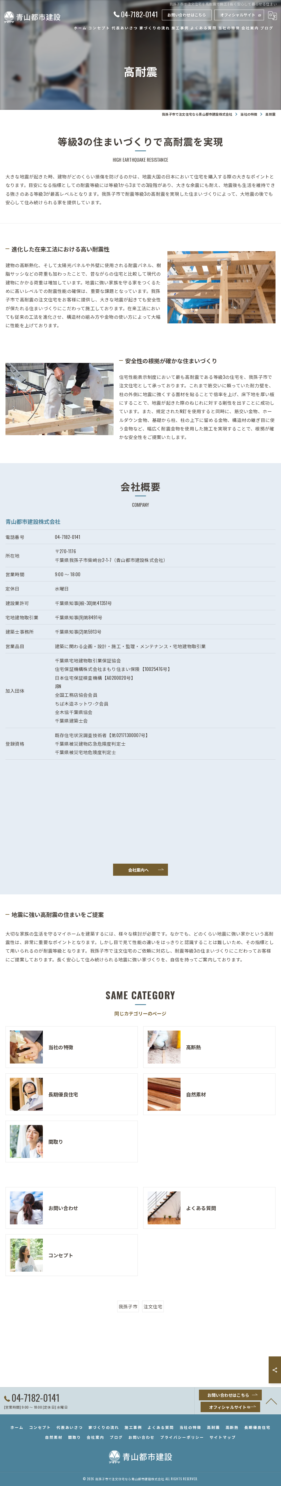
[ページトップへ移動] (271, 1400)
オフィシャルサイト (237, 15)
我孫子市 (128, 1306)
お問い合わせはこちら (186, 15)
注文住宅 (153, 1306)
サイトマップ (223, 1437)
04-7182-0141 (67, 536)
